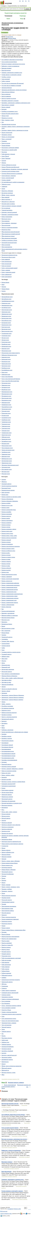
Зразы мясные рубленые (8, 92)
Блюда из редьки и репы (8, 548)
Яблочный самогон (6, 1068)
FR (28, 1)
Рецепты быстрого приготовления (10, 936)
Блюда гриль (5, 494)
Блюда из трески (6, 563)
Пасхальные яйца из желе (8, 257)
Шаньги (3, 1064)
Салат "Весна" (5, 156)
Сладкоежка (5, 986)
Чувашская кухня (6, 454)
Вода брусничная (6, 70)
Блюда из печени (6, 542)
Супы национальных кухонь (9, 1018)
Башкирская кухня (6, 316)
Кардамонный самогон (8, 719)
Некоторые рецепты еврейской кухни (11, 841)
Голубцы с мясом (6, 77)
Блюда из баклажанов (7, 499)
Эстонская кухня (6, 467)
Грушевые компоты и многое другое (11, 652)
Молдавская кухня (6, 396)
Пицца (3, 893)
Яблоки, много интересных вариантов (11, 1066)
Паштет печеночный (7, 132)
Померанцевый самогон (8, 902)
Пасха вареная (5, 221)
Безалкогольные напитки (8, 490)
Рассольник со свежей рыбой (9, 149)
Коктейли (4, 734)
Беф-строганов (5, 492)
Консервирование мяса (8, 751)
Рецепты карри (5, 940)
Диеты (3, 663)
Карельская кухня (6, 363)
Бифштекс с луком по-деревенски (10, 66)
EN (20, 1)
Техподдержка (10, 1208)
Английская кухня (6, 307)
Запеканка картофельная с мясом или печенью (14, 89)
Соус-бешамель (6, 1003)
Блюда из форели (6, 568)
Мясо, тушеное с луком (8, 120)
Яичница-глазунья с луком (8, 1072)
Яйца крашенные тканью (8, 236)
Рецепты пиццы (6, 949)
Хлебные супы (5, 1042)
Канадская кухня (6, 361)
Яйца (3, 1074)
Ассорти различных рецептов (9, 486)
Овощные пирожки (6, 856)
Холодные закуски (6, 1048)
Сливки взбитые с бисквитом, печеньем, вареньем (15, 169)
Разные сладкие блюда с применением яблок (13, 930)
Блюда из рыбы (6, 553)
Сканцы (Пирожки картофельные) (10, 167)
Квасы (3, 727)
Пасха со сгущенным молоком (9, 227)
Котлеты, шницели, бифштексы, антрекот (12, 768)
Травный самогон (6, 1031)
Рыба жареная (5, 962)
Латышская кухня (6, 383)
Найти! (27, 9)
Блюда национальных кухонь (9, 574)
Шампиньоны (5, 1061)
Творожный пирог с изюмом (9, 1023)
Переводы (23, 16)
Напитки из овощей (7, 822)
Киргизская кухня (6, 365)
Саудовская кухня (6, 417)
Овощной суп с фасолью (8, 201)
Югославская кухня (7, 469)
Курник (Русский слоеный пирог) (10, 113)
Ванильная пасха (6, 218)
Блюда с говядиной (7, 576)
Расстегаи (4, 152)
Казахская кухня (6, 357)
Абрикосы (4, 481)
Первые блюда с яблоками (8, 869)
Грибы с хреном (6, 81)
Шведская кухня (6, 456)
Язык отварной (5, 197)
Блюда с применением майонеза (10, 583)
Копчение (4, 762)
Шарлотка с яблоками (7, 190)
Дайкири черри (5, 656)
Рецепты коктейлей (7, 943)
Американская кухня (7, 305)
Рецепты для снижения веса (9, 938)
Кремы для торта (6, 773)
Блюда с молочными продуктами (10, 578)
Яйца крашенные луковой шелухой (11, 234)
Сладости (4, 988)
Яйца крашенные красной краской (10, 231)
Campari (4, 479)
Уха (2, 1033)
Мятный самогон (6, 818)
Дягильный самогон (7, 671)
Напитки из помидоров (7, 827)
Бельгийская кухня (6, 320)
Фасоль (3, 1035)
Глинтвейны (5, 639)
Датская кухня (5, 337)
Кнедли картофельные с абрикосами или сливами (15, 732)
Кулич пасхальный (6, 263)
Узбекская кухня (6, 437)
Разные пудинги (6, 928)
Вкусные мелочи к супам (8, 628)
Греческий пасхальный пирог (9, 242)
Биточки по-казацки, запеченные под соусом (13, 64)
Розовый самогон (6, 953)
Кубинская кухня (6, 374)
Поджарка (4, 141)
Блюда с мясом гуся (7, 581)
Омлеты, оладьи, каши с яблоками (11, 861)
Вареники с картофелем (8, 613)
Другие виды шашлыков (8, 669)
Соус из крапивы (6, 1001)
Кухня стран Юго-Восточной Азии (10, 381)
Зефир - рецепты (6, 704)
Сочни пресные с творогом (9, 175)
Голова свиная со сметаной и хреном (11, 74)
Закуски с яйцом (6, 691)
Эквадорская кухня (6, 463)
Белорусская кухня (6, 318)
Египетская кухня (6, 342)
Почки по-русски (6, 143)
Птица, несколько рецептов (9, 917)
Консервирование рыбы (8, 758)
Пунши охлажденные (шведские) (10, 919)
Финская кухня (5, 443)
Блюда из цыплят (6, 570)
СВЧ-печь (4, 984)
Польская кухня (6, 411)
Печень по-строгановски (8, 136)
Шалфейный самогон (7, 1059)
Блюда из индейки (6, 512)
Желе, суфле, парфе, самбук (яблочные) (12, 678)
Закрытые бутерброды (7, 684)
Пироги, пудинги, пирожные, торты (11, 887)
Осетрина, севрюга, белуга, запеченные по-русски (15, 130)
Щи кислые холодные (7, 193)
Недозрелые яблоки (7, 839)
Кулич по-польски (6, 265)
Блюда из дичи (5, 507)
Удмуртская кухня (6, 435)
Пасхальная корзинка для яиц (9, 255)
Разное (3, 925)
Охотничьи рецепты (7, 867)
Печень (3, 878)
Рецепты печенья (6, 947)
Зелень (3, 701)
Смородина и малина (7, 997)
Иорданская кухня (6, 346)
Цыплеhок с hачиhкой (7, 1051)
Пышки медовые (6, 145)
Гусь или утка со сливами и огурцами (11, 85)
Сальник (4, 160)
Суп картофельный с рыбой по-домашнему (13, 182)
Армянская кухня (6, 312)
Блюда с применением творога (10, 602)
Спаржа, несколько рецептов (9, 1012)
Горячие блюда (6, 643)
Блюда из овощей (6, 540)
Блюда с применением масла (9, 587)
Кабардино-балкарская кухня (9, 355)
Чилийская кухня (6, 452)
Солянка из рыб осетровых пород (10, 171)
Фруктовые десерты (7, 1038)
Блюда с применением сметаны (10, 598)
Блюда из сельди (6, 555)
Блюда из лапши (6, 527)
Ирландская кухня (6, 350)
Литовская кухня (6, 387)
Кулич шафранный (6, 274)
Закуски (4, 686)
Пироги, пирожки (6, 884)
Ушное (3, 188)
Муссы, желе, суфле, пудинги (9, 811)
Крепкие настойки (6, 779)
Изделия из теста (6, 710)
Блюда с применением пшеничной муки (12, 594)
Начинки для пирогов (7, 833)
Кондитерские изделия (7, 740)
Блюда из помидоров (7, 544)
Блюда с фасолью (6, 606)
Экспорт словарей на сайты (6, 1213)
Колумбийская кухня (7, 370)
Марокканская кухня (7, 391)
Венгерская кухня (6, 329)
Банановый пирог (6, 488)
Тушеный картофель (7, 210)
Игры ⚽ (22, 18)
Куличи (3, 788)
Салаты (4, 291)
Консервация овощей (7, 745)
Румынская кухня (6, 413)
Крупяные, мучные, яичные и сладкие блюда (13, 781)
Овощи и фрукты (6, 850)
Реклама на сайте (17, 1208)
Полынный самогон (7, 899)
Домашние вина (6, 665)
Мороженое (5, 807)
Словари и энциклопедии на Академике (13, 6)
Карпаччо (4, 721)
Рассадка (4, 932)
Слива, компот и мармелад (9, 990)
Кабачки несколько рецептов (9, 712)
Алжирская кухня (6, 303)
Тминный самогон (6, 1027)
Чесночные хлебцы (7, 1057)
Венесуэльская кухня (7, 331)
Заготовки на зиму (6, 682)
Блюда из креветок (6, 522)
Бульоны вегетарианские (8, 611)
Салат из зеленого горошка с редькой (11, 206)
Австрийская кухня (6, 299)
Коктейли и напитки (7, 738)
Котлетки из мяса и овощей (9, 766)
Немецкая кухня (6, 402)
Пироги (3, 882)
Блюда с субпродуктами (8, 604)
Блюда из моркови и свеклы (9, 529)
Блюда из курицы (6, 524)
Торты (3, 1029)
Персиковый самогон (7, 871)
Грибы (3, 647)
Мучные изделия (6, 814)
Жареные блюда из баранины (9, 676)
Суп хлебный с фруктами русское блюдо (12, 59)
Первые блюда (5, 289)
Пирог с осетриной (6, 139)
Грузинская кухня (6, 335)
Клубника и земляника (7, 729)
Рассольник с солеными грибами (10, 147)
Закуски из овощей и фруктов (9, 688)
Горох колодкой (6, 79)
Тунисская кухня (6, 428)
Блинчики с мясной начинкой (9, 212)
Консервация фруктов (7, 747)
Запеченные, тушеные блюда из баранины (13, 695)
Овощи (3, 848)
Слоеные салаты (6, 994)
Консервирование (6, 749)
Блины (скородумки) (7, 216)
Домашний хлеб (6, 667)
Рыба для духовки (6, 960)
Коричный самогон (6, 764)
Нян (3, 122)
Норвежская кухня (6, 404)
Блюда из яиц (5, 572)
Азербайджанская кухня (8, 301)
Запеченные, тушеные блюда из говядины (13, 697)
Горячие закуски (6, 645)
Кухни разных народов (7, 790)
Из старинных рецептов (8, 708)
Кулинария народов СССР (8, 783)
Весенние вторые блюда (8, 617)
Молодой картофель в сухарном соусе (12, 803)
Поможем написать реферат (16, 1082)
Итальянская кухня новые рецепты (11, 353)
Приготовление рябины (8, 910)
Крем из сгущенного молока (9, 770)
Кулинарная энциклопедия (9, 786)
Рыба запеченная (6, 964)
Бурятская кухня (6, 327)
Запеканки (4, 693)
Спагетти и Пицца (6, 1010)
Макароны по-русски (7, 118)
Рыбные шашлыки (6, 973)
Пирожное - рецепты (7, 891)
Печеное (4, 876)
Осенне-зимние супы (7, 865)
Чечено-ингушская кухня (8, 450)
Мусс (3, 809)
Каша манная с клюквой (8, 105)
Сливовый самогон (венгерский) (10, 992)
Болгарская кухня (6, 322)
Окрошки (4, 858)
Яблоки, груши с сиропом (8, 195)
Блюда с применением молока (10, 589)
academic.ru (6, 2)
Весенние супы (6, 619)
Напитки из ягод (6, 831)
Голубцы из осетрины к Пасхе (9, 240)
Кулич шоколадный (7, 276)
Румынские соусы (6, 956)
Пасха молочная (6, 225)
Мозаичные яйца (6, 229)
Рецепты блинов (6, 934)
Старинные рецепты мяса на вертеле (11, 1014)
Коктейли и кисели (6, 736)
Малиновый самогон (7, 799)
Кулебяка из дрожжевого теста (9, 111)
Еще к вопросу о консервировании (11, 673)
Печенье (4, 880)
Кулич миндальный (7, 261)
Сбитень (4, 162)
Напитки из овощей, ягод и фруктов (11, 824)
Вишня (3, 626)
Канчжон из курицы (7, 714)
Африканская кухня (7, 314)
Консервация (5, 742)
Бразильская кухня (6, 324)
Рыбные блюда (5, 971)
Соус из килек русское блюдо (9, 61)
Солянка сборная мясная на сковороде (12, 173)
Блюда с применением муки (9, 591)
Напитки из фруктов (7, 829)
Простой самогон (6, 912)
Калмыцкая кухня (6, 359)
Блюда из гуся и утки (7, 505)
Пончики (4, 904)
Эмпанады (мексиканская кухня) (10, 465)
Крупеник (4, 109)
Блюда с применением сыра (9, 600)
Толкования (8, 16)
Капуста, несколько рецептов (9, 717)
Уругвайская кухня (6, 441)
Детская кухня (5, 340)
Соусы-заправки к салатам (8, 1007)
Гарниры (4, 635)
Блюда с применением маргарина (11, 585)
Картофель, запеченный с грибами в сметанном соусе (16, 102)
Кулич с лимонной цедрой (8, 272)
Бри (3, 609)
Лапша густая (5, 115)
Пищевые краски (6, 897)
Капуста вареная (6, 94)
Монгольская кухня (7, 398)
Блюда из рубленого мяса (8, 550)
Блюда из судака (6, 559)
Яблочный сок (5, 1070)
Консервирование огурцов (8, 755)
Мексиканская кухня (7, 394)
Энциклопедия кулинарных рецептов (15, 13)
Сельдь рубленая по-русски (9, 165)
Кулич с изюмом (6, 270)
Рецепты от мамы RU (7, 945)
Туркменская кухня (6, 432)
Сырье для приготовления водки (10, 1020)
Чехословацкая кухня (7, 447)
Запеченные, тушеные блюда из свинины (12, 699)
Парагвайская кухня (7, 406)
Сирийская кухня (6, 419)
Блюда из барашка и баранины (10, 501)
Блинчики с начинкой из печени (10, 214)
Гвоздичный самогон (7, 637)
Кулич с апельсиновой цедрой (9, 268)
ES (26, 1)
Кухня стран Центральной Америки (11, 378)
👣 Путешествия (3, 1211)
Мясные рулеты (6, 816)
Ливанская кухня (6, 385)
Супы (3, 1016)
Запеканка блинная (7, 87)
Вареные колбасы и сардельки (10, 615)
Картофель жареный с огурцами (10, 100)
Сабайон (4, 977)
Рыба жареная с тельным (8, 154)
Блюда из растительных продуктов (11, 546)
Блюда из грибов (6, 503)
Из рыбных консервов (7, 706)
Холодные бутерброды (8, 1046)
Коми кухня (4, 372)
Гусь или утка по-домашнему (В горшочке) (13, 83)
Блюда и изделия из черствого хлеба (11, 496)
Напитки (4, 286)
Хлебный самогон (6, 1044)
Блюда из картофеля (7, 520)
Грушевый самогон (6, 654)
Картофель (4, 723)
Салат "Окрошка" (6, 158)
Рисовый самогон (6, 951)
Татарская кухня (6, 424)
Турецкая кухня (6, 430)
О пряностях (5, 846)
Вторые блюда (12, 38)
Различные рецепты (7, 923)
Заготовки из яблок (6, 680)
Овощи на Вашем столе (8, 852)
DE (23, 1)
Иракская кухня (6, 348)
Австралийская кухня (7, 296)
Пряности (4, 915)
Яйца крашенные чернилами (9, 238)
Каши (3, 284)
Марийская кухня (6, 389)
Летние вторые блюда (7, 792)
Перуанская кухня (6, 409)
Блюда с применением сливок (9, 596)
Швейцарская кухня (7, 458)
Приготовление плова (7, 908)
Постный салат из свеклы (8, 203)
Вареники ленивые (6, 68)
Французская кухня (7, 445)
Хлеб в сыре (5, 1040)
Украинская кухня (6, 439)
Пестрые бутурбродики (8, 874)
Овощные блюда (6, 854)
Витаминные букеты (7, 624)
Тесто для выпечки (6, 1025)
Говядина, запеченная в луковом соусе (12, 72)
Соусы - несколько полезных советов (11, 1005)
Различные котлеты (7, 921)
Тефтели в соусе (6, 184)
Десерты (4, 660)
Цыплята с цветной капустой (9, 1055)
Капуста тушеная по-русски (9, 98)
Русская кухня (9, 36)
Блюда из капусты (6, 516)
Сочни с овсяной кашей (8, 177)
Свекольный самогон (7, 982)
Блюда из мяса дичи (7, 531)
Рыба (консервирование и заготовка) (11, 958)
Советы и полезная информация (10, 999)
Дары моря (4, 658)
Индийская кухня (6, 344)
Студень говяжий (6, 180)
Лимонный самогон (7, 794)
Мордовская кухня (6, 400)
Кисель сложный (6, 107)
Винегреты (4, 622)
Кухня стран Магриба (7, 376)
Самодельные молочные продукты (11, 979)
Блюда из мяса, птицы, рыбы (9, 535)
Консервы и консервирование (9, 760)
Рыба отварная (6, 966)
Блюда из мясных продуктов (9, 537)
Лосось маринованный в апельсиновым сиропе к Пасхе (9, 1086)
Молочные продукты (7, 805)
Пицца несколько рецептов (9, 895)
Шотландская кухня (7, 460)
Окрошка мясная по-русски (9, 124)
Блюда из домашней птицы (9, 509)
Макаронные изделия (7, 796)
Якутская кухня (5, 471)
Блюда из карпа (6, 518)
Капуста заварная (6, 96)
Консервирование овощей (8, 753)
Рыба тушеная (5, 969)
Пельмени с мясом (7, 134)
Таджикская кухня (6, 422)
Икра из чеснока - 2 (7, 199)
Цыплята (4, 1053)
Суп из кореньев (6, 208)
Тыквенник (4, 186)
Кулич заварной (6, 259)
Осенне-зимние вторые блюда (9, 863)
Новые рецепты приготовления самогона (12, 843)
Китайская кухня (6, 368)
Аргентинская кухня (7, 309)
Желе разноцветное (7, 247)
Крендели (4, 777)
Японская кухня (6, 473)
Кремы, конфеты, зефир (8, 775)
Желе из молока (6, 244)
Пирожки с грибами (7, 889)
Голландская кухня (6, 333)
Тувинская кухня (6, 426)
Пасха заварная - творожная (9, 223)
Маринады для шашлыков (8, 801)
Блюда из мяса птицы (7, 533)
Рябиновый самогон (7, 975)
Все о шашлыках (6, 630)
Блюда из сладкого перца (8, 557)
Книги (8, 18)
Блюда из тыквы (6, 565)
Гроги (3, 650)
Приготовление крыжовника (9, 906)
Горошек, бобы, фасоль (8, 641)
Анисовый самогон (6, 483)
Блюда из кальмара (7, 514)
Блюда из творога (6, 561)
